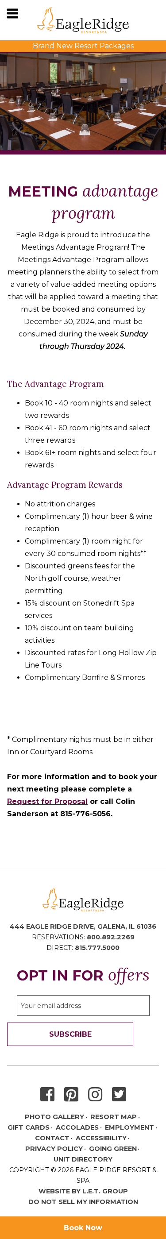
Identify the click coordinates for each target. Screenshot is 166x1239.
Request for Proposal (47, 801)
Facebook (47, 1095)
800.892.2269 (111, 937)
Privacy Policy (54, 1149)
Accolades (77, 1127)
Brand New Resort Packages (83, 46)
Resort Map (113, 1117)
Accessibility (101, 1138)
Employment (129, 1127)
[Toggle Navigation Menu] (12, 13)
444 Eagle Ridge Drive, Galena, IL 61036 (83, 926)
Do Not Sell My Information (83, 1202)
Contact (52, 1138)
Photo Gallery (54, 1117)
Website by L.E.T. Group (83, 1191)
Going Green (113, 1149)
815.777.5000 (97, 948)
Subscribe (70, 1034)
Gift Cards (29, 1127)
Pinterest (71, 1095)
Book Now (83, 1228)
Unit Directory (83, 1159)
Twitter (119, 1095)
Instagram (95, 1095)
